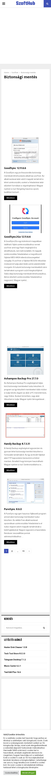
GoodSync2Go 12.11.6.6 (17, 236)
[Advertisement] (25, 35)
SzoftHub (25, 3)
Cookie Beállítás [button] (11, 773)
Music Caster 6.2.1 (12, 666)
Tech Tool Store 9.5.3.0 (14, 653)
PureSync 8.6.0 (13, 509)
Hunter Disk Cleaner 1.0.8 (15, 647)
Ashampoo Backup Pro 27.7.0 (21, 378)
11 (23, 551)
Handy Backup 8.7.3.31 (17, 443)
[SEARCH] (44, 628)
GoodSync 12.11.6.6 (15, 168)
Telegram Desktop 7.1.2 (15, 660)
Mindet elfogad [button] (28, 773)
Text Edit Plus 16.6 (12, 672)
